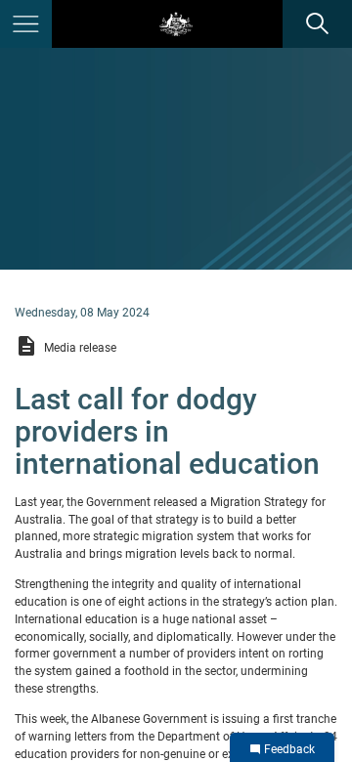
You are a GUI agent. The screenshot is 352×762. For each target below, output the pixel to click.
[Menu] (26, 24)
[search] (317, 24)
